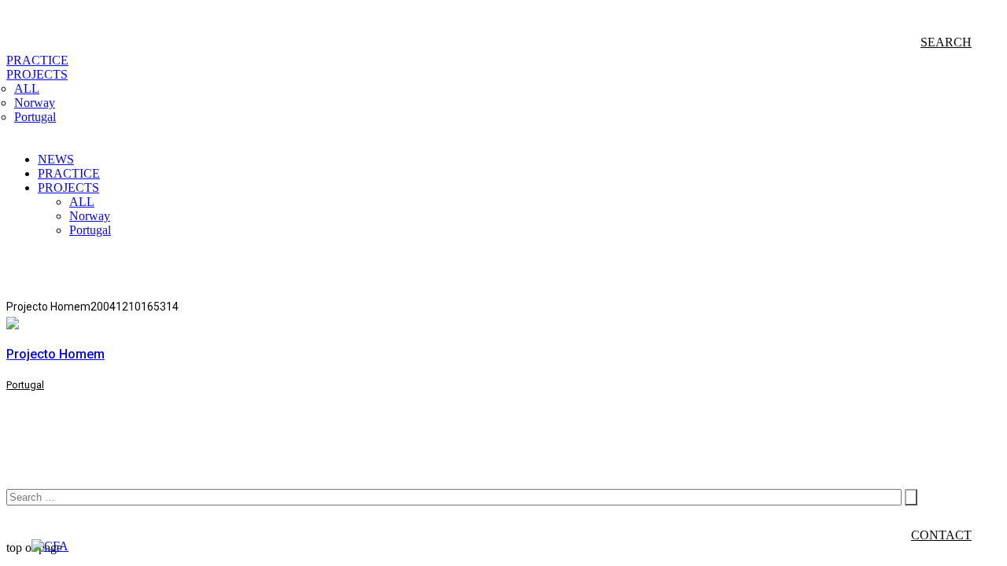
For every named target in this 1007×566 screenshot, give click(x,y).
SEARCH (946, 42)
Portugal (25, 385)
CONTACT (941, 535)
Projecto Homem (55, 354)
